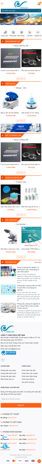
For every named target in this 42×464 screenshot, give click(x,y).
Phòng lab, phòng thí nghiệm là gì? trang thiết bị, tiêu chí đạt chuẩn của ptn (28, 306)
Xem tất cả (21, 78)
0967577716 (30, 443)
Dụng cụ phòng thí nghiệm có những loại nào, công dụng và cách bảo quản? (28, 269)
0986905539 (32, 439)
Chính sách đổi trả (28, 379)
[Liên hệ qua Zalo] (5, 437)
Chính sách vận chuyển (30, 373)
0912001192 (12, 417)
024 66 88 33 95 (14, 346)
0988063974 (13, 426)
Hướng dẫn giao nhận (8, 376)
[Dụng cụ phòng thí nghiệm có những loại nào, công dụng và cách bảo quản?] (8, 271)
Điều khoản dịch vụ (7, 379)
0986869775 (30, 435)
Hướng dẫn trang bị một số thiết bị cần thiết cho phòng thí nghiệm (29, 288)
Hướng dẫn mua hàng (8, 370)
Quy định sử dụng (28, 382)
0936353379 (30, 450)
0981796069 (12, 435)
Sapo (25, 457)
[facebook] (3, 360)
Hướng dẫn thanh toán (8, 373)
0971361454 (14, 439)
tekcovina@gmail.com (12, 349)
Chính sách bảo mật (28, 370)
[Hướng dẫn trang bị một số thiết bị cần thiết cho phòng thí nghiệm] (8, 289)
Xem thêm (37, 262)
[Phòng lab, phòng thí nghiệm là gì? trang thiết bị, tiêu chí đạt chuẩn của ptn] (8, 308)
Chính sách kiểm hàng (29, 376)
